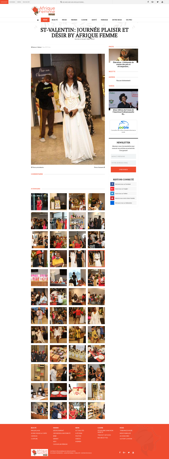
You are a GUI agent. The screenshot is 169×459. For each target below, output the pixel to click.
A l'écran (78, 433)
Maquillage (35, 430)
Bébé (55, 436)
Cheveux (34, 436)
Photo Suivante (99, 167)
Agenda (78, 441)
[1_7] (77, 220)
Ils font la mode (126, 439)
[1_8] (96, 220)
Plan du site (26, 2)
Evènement (4, 2)
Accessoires (124, 436)
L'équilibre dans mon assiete (105, 431)
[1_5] (39, 220)
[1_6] (58, 220)
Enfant (55, 439)
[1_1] (39, 201)
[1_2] (58, 201)
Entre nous (117, 20)
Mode (64, 20)
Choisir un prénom (60, 444)
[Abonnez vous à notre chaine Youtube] (162, 2)
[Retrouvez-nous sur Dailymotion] (167, 2)
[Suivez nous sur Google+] (152, 2)
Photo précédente (38, 167)
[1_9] (39, 239)
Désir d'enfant (58, 430)
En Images (12, 2)
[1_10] (58, 239)
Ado (54, 441)
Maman (74, 20)
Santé (94, 20)
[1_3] (77, 201)
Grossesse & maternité (62, 433)
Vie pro (129, 20)
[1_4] (96, 201)
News (45, 20)
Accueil (84, 39)
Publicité (77, 453)
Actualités (79, 430)
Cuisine (84, 20)
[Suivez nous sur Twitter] (157, 2)
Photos (78, 436)
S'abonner (123, 169)
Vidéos (19, 2)
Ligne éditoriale (69, 453)
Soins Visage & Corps (39, 433)
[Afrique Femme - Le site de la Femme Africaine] (43, 11)
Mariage (104, 20)
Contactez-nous (86, 453)
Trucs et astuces (104, 435)
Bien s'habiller (125, 433)
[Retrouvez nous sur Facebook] (148, 2)
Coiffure (34, 439)
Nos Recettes (103, 438)
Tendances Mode (126, 430)
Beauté (55, 20)
